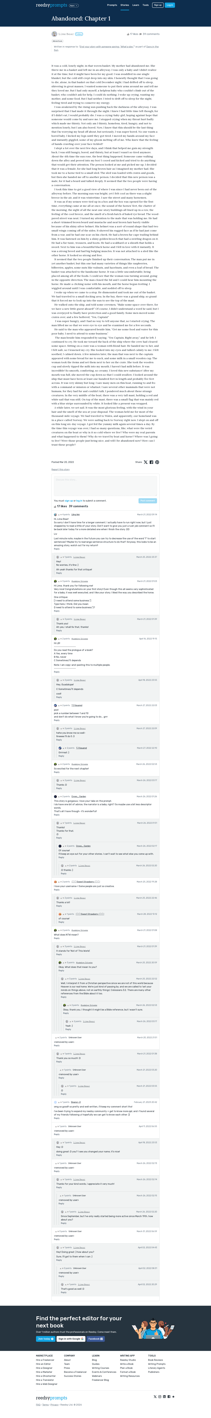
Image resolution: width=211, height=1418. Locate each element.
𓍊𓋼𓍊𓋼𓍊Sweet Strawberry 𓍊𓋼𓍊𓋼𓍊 (85, 882)
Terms (45, 1404)
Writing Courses (100, 1368)
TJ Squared (76, 705)
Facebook (94, 1338)
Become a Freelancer (75, 1372)
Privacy (55, 1404)
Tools (146, 5)
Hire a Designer (44, 1368)
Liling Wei (75, 514)
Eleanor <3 (76, 1102)
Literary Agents (156, 1368)
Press (67, 1368)
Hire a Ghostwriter (46, 1376)
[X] (155, 1397)
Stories (125, 5)
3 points (66, 581)
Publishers (153, 1372)
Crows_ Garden (78, 796)
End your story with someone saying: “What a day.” (107, 46)
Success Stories (72, 1376)
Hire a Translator (45, 1380)
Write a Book (126, 1364)
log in (79, 500)
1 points (68, 557)
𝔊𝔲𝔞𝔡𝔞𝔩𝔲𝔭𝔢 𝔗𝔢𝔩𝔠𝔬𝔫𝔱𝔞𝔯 (79, 581)
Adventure (57, 41)
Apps (72, 6)
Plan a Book (126, 1368)
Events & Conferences (104, 1372)
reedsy (51, 5)
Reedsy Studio (128, 1360)
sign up (69, 500)
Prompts (112, 5)
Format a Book (128, 1372)
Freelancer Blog (100, 1380)
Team (67, 1364)
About (67, 1360)
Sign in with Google (69, 1338)
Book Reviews (155, 1360)
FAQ (38, 1404)
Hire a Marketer (44, 1372)
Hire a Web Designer (46, 1384)
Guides (95, 1364)
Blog (94, 1360)
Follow (79, 34)
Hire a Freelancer (45, 1360)
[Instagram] (159, 1397)
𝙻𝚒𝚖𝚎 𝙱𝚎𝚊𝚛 (79, 557)
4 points (66, 514)
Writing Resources (130, 1376)
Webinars (97, 1376)
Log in (170, 5)
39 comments (150, 34)
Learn (135, 5)
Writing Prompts (156, 1364)
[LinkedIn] (164, 1397)
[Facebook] (169, 1397)
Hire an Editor (43, 1364)
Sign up (158, 5)
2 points (66, 639)
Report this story (61, 469)
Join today (44, 1338)
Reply (57, 549)
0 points (63, 1231)
